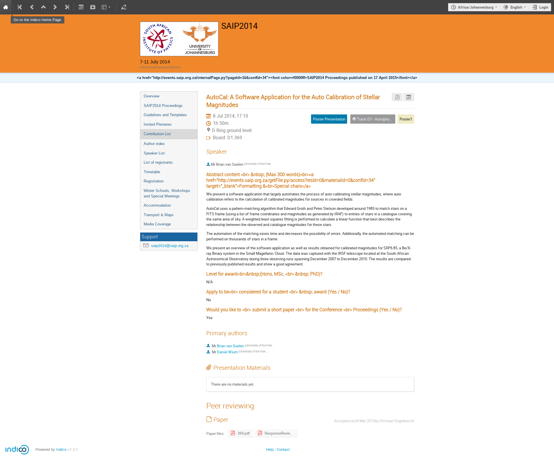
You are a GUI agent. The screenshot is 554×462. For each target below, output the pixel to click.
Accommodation (157, 205)
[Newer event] (55, 7)
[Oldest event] (20, 7)
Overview (151, 96)
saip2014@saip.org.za (169, 245)
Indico (61, 449)
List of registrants (158, 162)
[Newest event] (66, 7)
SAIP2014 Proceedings (163, 105)
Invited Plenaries (158, 124)
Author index (154, 144)
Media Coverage (157, 224)
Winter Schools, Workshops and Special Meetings (167, 193)
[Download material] (92, 7)
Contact (283, 449)
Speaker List (154, 153)
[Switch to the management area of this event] (124, 7)
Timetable (152, 172)
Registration (154, 181)
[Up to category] (43, 7)
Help (270, 449)
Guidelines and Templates (165, 115)
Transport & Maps (159, 215)
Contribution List (157, 134)
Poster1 (406, 119)
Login (543, 7)
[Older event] (32, 7)
